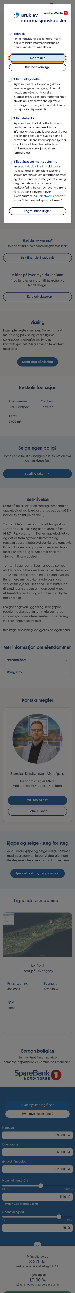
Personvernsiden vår (51, 196)
